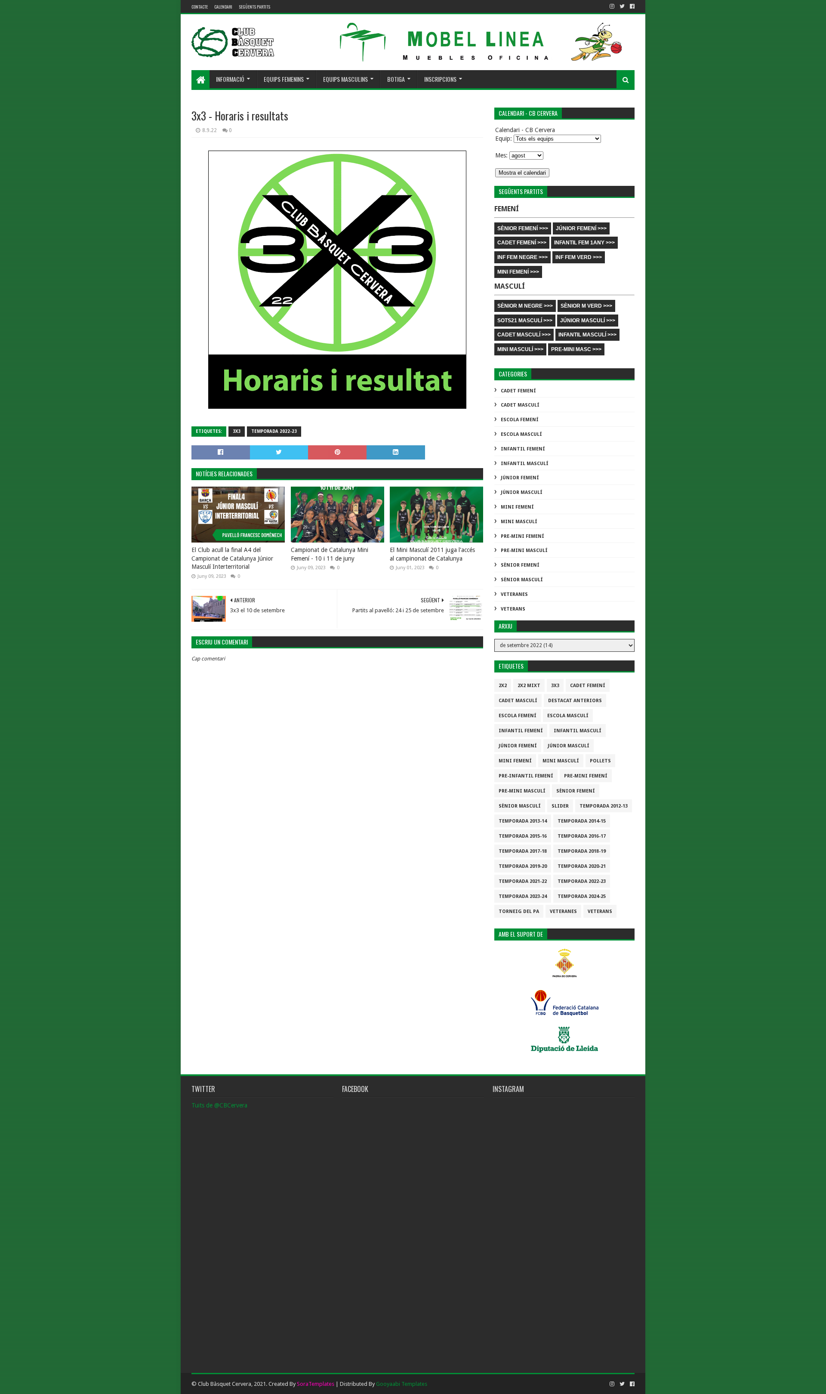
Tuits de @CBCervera (219, 1105)
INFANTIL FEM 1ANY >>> (584, 243)
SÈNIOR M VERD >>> (586, 306)
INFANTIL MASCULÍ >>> (587, 335)
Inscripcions (440, 78)
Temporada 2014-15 (582, 821)
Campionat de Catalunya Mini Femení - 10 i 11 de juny (329, 554)
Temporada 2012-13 (603, 806)
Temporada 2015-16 (523, 836)
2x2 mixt (529, 685)
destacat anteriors (575, 700)
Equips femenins (284, 78)
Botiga (396, 78)
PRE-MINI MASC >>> (576, 349)
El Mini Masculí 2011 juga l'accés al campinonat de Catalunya (432, 554)
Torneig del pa (519, 911)
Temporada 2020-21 (582, 866)
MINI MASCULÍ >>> (520, 349)
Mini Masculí (519, 521)
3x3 (236, 431)
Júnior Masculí (521, 492)
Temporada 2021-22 (523, 881)
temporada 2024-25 (582, 896)
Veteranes (514, 594)
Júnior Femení (520, 478)
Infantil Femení (523, 449)
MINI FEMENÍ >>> (518, 272)
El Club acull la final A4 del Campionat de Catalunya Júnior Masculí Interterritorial (232, 558)
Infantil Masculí (525, 463)
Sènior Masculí (522, 580)
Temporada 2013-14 (523, 821)
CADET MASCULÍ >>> (524, 335)
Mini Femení (517, 507)
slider (560, 806)
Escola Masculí (521, 434)
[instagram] (612, 6)
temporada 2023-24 (523, 896)
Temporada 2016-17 (582, 836)
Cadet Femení (518, 391)
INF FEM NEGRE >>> (522, 257)
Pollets (600, 761)
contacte (199, 6)
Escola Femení (520, 420)
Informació (230, 78)
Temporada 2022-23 (274, 431)
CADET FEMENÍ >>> (521, 243)
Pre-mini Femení (522, 536)
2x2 (503, 685)
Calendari (223, 6)
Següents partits (254, 6)
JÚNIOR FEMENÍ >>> (581, 228)
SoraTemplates (315, 1384)
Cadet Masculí (520, 405)
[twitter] (622, 6)
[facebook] (631, 6)
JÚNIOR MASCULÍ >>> (587, 321)
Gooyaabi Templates (401, 1384)
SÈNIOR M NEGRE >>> (525, 306)
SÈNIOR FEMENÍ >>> (522, 228)
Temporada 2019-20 (523, 866)
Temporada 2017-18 (523, 851)
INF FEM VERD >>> (578, 257)
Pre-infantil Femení (526, 776)
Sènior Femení (520, 565)
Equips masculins (345, 78)
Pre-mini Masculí (524, 550)
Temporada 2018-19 (582, 851)
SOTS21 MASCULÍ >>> (524, 321)
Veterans (513, 609)
